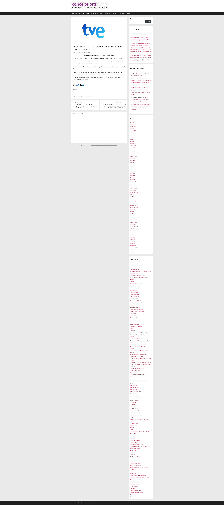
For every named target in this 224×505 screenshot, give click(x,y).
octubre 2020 (133, 135)
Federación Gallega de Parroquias (138, 344)
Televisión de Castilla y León (136, 482)
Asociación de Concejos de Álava (137, 275)
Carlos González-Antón (135, 285)
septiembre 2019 (134, 152)
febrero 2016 (133, 181)
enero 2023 (132, 124)
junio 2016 (132, 173)
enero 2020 (132, 147)
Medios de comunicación (136, 410)
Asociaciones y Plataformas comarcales (139, 277)
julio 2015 (132, 194)
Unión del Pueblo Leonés (136, 490)
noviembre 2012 (133, 243)
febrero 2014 (133, 218)
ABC (131, 262)
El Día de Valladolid (134, 324)
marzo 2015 (132, 198)
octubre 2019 (133, 149)
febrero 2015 (133, 201)
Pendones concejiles (135, 440)
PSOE (131, 452)
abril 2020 (132, 141)
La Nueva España (134, 400)
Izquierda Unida (133, 385)
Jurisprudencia (133, 393)
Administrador (90, 52)
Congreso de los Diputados (136, 309)
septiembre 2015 (134, 192)
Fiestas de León (133, 372)
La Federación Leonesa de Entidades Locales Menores (103, 13)
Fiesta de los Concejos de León (137, 368)
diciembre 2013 (133, 220)
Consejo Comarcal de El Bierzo (137, 311)
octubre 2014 (133, 205)
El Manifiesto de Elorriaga (136, 326)
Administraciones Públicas (136, 267)
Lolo (131, 406)
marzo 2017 (132, 166)
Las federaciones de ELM (125, 13)
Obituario (132, 429)
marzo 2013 (132, 237)
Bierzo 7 (132, 279)
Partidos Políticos (134, 433)
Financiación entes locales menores (138, 374)
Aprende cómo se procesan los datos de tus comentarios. (104, 145)
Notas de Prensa (134, 423)
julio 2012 (132, 252)
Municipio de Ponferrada (135, 415)
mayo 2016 (132, 175)
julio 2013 (132, 228)
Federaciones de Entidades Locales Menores (83, 96)
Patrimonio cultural (134, 436)
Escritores (132, 330)
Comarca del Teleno (134, 296)
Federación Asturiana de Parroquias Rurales (140, 332)
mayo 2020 (132, 139)
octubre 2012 (133, 245)
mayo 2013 (132, 232)
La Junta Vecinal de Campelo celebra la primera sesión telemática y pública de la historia (140, 99)
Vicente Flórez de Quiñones (136, 492)
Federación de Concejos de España (80, 13)
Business (132, 281)
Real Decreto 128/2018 (135, 456)
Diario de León (133, 313)
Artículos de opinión (134, 269)
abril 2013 (132, 235)
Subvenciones (133, 473)
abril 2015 (132, 196)
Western (132, 494)
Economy (132, 322)
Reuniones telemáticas (135, 465)
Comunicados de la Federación (137, 303)
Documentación (133, 317)
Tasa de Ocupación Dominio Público (138, 475)
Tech (131, 479)
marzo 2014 (132, 215)
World (131, 496)
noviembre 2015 (133, 188)
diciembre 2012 (133, 241)
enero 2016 (132, 183)
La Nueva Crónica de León (136, 398)
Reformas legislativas (135, 459)
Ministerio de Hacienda (135, 412)
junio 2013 (132, 230)
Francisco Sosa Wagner (135, 376)
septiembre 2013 (134, 226)
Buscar (131, 18)
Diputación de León (134, 315)
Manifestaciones (134, 408)
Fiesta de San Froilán (135, 370)
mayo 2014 (132, 211)
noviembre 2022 (133, 126)
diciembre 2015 (133, 186)
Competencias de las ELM (136, 300)
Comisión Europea (134, 298)
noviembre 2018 (133, 156)
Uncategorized (133, 488)
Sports (131, 471)
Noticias (132, 427)
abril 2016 (132, 177)
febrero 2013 (133, 239)
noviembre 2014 (133, 203)
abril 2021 (132, 132)
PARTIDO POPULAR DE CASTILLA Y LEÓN (139, 431)
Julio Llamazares (134, 389)
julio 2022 (132, 128)
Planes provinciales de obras (136, 444)
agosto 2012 (133, 249)
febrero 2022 (133, 130)
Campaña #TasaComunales (136, 283)
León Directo (133, 402)
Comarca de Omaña (134, 292)
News (131, 417)
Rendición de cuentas (135, 463)
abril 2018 (132, 162)
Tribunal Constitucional (135, 484)
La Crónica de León (134, 395)
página (79, 75)
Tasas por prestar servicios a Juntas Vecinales (140, 477)
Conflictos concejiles (135, 307)
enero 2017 (132, 171)
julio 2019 (132, 154)
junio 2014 (132, 209)
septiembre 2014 (134, 207)
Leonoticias (132, 404)
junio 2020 (132, 137)
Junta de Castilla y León (135, 391)
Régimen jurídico (134, 461)
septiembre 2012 (134, 247)
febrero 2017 (133, 169)
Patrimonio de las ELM (135, 438)
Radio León (132, 454)
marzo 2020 (132, 143)
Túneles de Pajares (134, 486)
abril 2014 (132, 213)
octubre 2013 (133, 224)
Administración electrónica (136, 265)
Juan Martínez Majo (134, 387)
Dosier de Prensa (134, 320)
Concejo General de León (136, 305)
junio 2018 (132, 158)
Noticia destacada (134, 425)
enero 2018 (132, 164)
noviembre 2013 (133, 222)
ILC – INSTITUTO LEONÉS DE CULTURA (139, 381)
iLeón (131, 383)
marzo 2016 (132, 179)
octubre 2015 (133, 190)
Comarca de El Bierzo (135, 288)
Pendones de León (134, 442)
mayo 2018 (132, 160)
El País (131, 328)
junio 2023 (132, 122)
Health (131, 378)
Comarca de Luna (134, 290)
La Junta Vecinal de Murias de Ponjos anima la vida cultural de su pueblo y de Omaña (140, 73)
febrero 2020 (133, 145)
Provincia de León (134, 450)
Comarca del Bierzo (134, 294)
